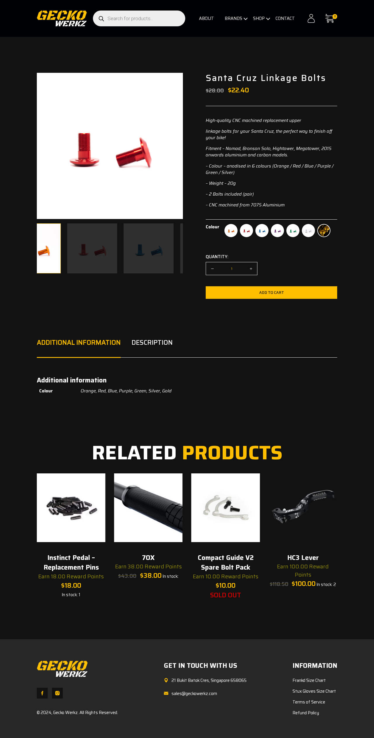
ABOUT (206, 18)
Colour (212, 226)
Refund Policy (305, 712)
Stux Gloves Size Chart (314, 691)
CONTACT (285, 18)
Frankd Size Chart (309, 680)
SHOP (259, 18)
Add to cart (271, 292)
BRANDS (233, 18)
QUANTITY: (217, 257)
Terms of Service (308, 702)
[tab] (79, 348)
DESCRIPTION (152, 342)
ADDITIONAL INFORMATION (79, 342)
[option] (231, 230)
